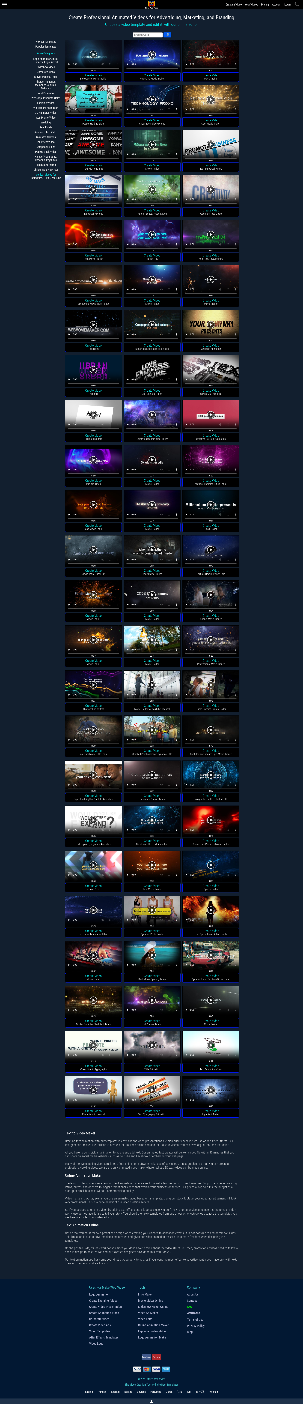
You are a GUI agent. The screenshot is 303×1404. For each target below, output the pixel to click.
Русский (213, 1391)
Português (155, 1391)
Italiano (128, 1391)
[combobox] (148, 34)
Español (115, 1391)
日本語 (200, 1391)
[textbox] (148, 34)
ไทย (179, 1391)
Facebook (146, 1357)
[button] (167, 34)
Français (102, 1391)
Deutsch (141, 1391)
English (89, 1391)
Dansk (169, 1391)
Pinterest (156, 1357)
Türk (189, 1391)
